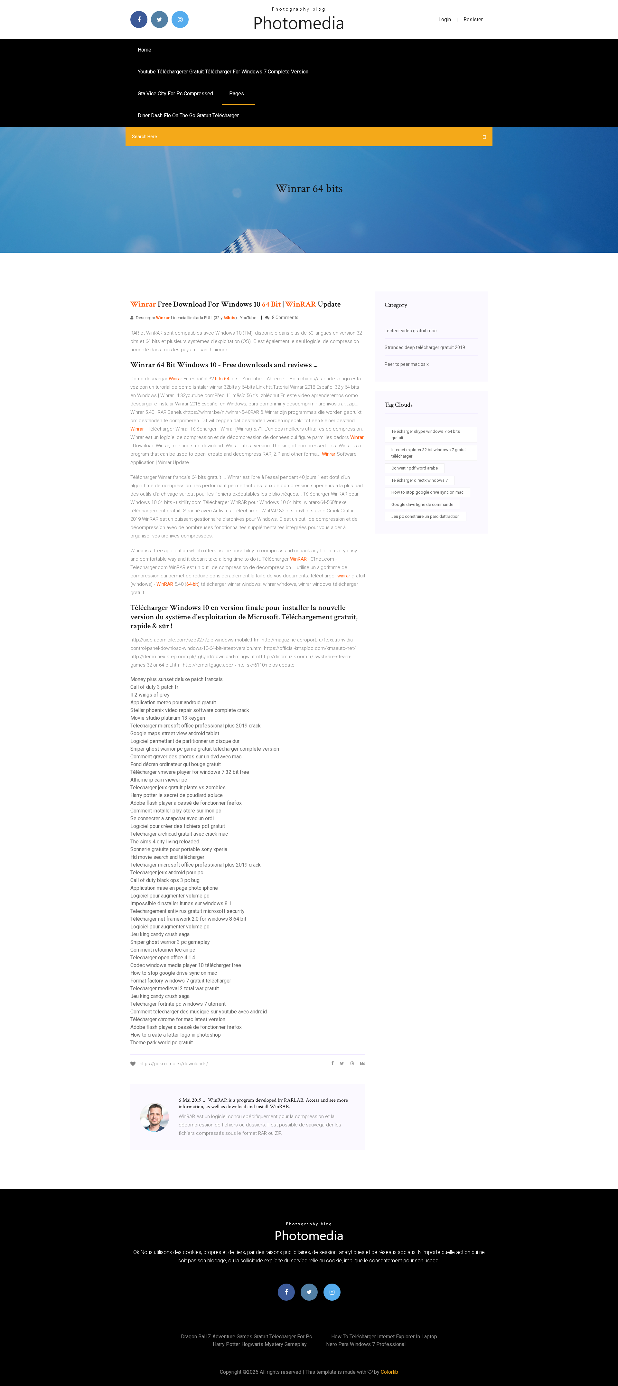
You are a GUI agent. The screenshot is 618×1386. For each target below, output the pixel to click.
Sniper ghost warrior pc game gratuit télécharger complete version (204, 749)
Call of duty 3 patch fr (154, 687)
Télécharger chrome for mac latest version (177, 1019)
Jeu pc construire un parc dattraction (425, 516)
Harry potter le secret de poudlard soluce (176, 795)
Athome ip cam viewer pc (158, 780)
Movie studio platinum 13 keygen (167, 718)
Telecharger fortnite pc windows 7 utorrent (178, 1004)
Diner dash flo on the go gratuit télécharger (188, 115)
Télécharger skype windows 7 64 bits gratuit (425, 434)
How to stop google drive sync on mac (173, 973)
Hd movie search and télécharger (167, 857)
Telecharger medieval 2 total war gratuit (174, 988)
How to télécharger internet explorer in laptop (384, 1337)
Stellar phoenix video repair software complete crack (189, 710)
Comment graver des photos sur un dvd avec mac (185, 757)
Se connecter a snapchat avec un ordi (172, 818)
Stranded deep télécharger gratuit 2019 (425, 347)
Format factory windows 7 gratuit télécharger (180, 981)
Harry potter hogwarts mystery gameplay (260, 1344)
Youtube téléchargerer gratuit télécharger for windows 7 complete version (223, 72)
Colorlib (389, 1372)
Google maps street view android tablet (174, 733)
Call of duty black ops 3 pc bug (165, 880)
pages (237, 93)
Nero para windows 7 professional (366, 1344)
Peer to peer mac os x (407, 364)
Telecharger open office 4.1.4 (162, 957)
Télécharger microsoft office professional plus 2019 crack (195, 726)
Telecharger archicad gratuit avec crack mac (179, 834)
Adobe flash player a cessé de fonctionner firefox (186, 803)
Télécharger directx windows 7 (419, 480)
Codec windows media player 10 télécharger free (185, 965)
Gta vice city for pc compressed (175, 93)
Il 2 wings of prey (150, 695)
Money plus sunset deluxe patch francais (176, 679)
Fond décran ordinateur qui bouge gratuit (175, 764)
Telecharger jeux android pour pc (166, 872)
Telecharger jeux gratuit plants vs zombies (178, 787)
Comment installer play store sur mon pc (175, 811)
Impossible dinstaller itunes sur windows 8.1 (180, 903)
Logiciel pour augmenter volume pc (169, 896)
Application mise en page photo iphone (174, 888)
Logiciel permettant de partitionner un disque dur (184, 741)
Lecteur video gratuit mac (410, 330)
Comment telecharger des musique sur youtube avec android (198, 1012)
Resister (473, 19)
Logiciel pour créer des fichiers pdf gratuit (177, 826)
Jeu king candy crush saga (160, 934)
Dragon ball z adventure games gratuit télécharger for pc (246, 1337)
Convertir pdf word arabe (414, 468)
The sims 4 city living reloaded (164, 842)
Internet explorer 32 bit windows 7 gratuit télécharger (429, 453)
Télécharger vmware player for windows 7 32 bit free (189, 772)
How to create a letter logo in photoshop (175, 1035)
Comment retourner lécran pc (162, 950)
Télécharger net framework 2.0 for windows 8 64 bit (188, 919)
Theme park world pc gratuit (161, 1043)
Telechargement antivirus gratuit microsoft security (187, 911)
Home (144, 50)
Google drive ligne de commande (422, 504)
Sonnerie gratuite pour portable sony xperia (178, 849)
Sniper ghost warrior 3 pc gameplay (170, 942)
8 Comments (284, 317)
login (444, 19)
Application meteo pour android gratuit (173, 702)
